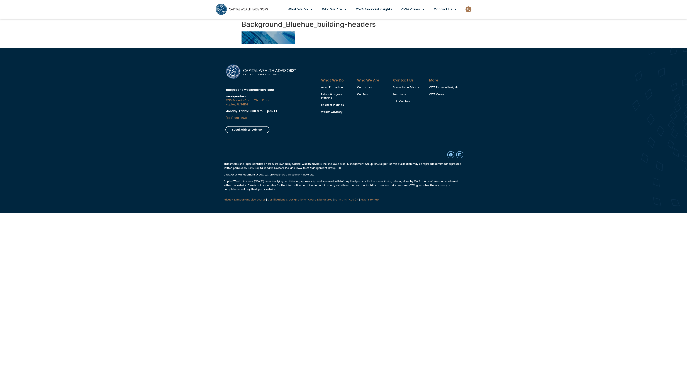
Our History (364, 87)
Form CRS (340, 199)
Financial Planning (332, 105)
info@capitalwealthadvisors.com (249, 90)
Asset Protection (332, 87)
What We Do (298, 9)
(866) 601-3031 (236, 118)
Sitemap (373, 199)
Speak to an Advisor (406, 87)
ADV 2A (353, 199)
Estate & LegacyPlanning (331, 96)
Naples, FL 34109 (237, 104)
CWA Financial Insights (374, 9)
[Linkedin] (459, 154)
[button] (468, 9)
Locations (399, 94)
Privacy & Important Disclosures (244, 199)
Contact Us (443, 9)
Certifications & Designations (287, 199)
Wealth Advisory (331, 112)
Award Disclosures (320, 199)
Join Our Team (402, 101)
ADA (363, 199)
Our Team (363, 94)
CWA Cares (410, 9)
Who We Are (332, 9)
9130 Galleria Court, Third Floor (247, 100)
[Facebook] (450, 154)
